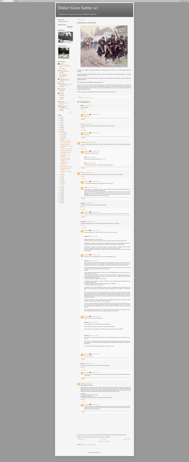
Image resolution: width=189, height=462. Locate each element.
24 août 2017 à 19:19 (95, 132)
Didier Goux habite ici (78, 7)
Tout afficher (71, 112)
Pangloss (83, 124)
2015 (60, 188)
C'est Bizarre (62, 83)
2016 (60, 187)
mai (61, 178)
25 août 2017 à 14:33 (92, 187)
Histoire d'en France (89, 97)
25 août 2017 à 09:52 (95, 404)
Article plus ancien (127, 439)
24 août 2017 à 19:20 (95, 151)
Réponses (84, 111)
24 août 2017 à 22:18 (90, 221)
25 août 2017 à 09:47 (95, 181)
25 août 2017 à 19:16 (95, 316)
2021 (60, 124)
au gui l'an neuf (84, 142)
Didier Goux (86, 114)
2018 (60, 129)
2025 (60, 117)
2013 (60, 192)
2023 (60, 120)
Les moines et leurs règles (65, 142)
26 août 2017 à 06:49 (93, 335)
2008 (60, 200)
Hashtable (62, 63)
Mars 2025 (61, 98)
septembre (62, 137)
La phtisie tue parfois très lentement (65, 160)
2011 (60, 195)
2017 (60, 131)
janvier (61, 185)
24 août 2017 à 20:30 (89, 203)
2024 (60, 119)
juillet (61, 174)
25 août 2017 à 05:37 (91, 157)
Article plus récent (81, 439)
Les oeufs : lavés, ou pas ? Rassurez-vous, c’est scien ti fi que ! (65, 66)
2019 (60, 127)
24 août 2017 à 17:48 (89, 124)
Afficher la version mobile (104, 441)
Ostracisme (62, 101)
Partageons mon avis (64, 79)
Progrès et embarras (63, 75)
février (61, 183)
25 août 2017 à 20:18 (93, 322)
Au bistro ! (62, 93)
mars (61, 181)
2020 (60, 125)
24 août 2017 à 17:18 (88, 105)
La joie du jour (62, 88)
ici (97, 164)
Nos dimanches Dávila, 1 (65, 144)
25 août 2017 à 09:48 (95, 212)
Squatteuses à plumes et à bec (66, 148)
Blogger (99, 452)
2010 (60, 197)
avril (61, 179)
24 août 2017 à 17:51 (91, 142)
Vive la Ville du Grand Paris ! (65, 80)
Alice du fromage (63, 74)
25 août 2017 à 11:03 (93, 236)
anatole (82, 383)
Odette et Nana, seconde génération (65, 156)
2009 (60, 199)
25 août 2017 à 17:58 (93, 260)
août (61, 139)
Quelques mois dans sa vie (64, 102)
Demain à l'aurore (63, 70)
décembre (62, 132)
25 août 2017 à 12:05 (95, 254)
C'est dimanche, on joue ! (65, 157)
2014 (60, 190)
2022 (60, 122)
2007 (60, 202)
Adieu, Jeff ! (62, 94)
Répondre (83, 109)
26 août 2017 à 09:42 (95, 354)
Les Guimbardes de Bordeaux (66, 166)
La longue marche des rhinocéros (64, 163)
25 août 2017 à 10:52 (91, 163)
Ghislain (82, 172)
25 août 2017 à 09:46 (95, 230)
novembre (62, 134)
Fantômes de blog (63, 165)
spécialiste (103, 159)
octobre (62, 136)
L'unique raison (62, 89)
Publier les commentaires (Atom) (89, 444)
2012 (60, 194)
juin (61, 176)
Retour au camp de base (65, 140)
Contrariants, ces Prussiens (65, 150)
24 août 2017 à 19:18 (95, 114)
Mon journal (62, 97)
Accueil (104, 439)
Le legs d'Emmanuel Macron (65, 71)
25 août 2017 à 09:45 (88, 383)
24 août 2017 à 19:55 (89, 172)
